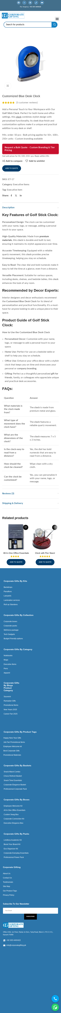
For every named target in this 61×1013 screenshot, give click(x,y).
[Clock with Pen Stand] (45, 537)
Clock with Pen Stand (45, 553)
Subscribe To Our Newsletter (16, 904)
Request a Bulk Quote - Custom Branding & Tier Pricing (30, 148)
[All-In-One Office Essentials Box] (16, 537)
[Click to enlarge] (7, 85)
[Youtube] (42, 2)
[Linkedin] (30, 2)
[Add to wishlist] (25, 527)
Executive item (14, 190)
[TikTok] (36, 2)
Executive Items (21, 184)
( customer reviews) (27, 102)
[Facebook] (18, 2)
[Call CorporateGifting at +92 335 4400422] (55, 998)
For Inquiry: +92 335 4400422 (30, 7)
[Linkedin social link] (20, 195)
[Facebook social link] (11, 195)
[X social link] (16, 195)
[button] (57, 19)
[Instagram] (24, 2)
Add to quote (11, 168)
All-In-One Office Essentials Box (16, 554)
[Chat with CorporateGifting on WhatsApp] (55, 1007)
